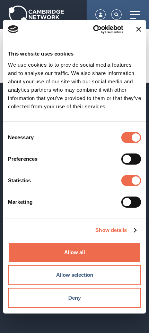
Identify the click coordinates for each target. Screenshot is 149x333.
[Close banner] (138, 29)
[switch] (131, 159)
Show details (111, 230)
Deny (74, 298)
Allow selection (74, 275)
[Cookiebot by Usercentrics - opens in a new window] (93, 29)
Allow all (74, 252)
